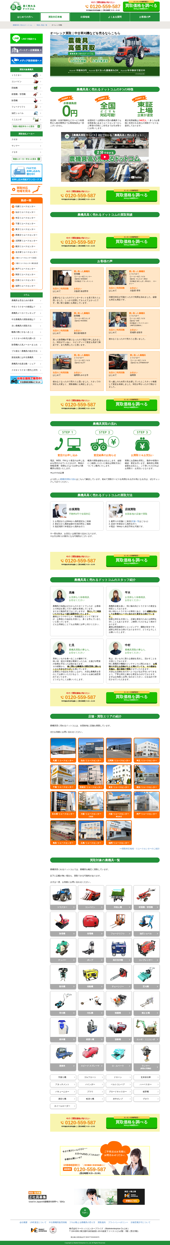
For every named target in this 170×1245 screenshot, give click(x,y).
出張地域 (85, 17)
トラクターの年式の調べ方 (23, 338)
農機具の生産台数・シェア (23, 364)
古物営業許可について (140, 1222)
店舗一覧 (135, 521)
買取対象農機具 (26, 69)
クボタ (15, 139)
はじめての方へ (25, 17)
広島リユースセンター (25, 280)
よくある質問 (115, 17)
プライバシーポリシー (118, 1222)
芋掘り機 (62, 1077)
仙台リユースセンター (25, 212)
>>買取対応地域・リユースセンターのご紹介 (140, 849)
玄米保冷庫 (146, 1077)
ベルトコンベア (118, 1084)
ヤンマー (16, 146)
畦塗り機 (90, 1099)
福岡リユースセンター (25, 286)
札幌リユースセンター (25, 206)
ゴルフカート (90, 1077)
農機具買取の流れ (68, 479)
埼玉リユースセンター (25, 218)
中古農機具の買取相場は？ (23, 319)
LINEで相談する (29, 39)
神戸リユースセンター (25, 269)
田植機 (15, 88)
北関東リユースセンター (26, 241)
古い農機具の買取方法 (21, 326)
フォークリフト (19, 107)
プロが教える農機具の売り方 (82, 1222)
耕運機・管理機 (19, 94)
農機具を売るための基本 (22, 300)
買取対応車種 (55, 17)
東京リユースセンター (25, 229)
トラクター (17, 75)
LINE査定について (38, 1222)
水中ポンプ (118, 1099)
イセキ (15, 152)
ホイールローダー (62, 1106)
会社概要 (24, 1222)
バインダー (90, 1084)
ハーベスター (146, 1084)
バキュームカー (62, 1092)
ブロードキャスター (118, 1092)
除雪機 (15, 100)
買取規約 (102, 1222)
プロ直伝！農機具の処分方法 (24, 351)
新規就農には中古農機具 (22, 357)
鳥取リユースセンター (25, 274)
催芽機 (146, 1092)
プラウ (90, 1092)
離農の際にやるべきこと (22, 332)
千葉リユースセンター (25, 223)
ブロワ (146, 1099)
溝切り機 (62, 1099)
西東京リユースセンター (26, 235)
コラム (26, 295)
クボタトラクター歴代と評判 (24, 370)
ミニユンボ (17, 119)
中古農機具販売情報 (58, 1222)
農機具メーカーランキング (23, 313)
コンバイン (17, 81)
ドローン (118, 1077)
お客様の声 (144, 17)
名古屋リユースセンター (26, 252)
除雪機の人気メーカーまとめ (24, 345)
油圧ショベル (18, 113)
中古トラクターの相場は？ (23, 307)
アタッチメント (62, 1084)
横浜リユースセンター (25, 246)
